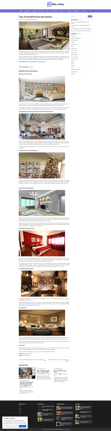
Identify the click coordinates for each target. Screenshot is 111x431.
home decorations (46, 220)
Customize (8, 426)
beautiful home (45, 347)
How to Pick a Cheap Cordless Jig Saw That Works (86, 416)
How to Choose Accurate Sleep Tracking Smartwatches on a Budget (85, 407)
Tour (84, 10)
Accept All (23, 426)
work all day (26, 223)
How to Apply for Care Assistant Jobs (48, 407)
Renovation (55, 10)
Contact (20, 410)
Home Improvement (27, 353)
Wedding (72, 73)
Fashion (72, 46)
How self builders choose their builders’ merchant (85, 412)
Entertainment (73, 44)
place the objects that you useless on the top (42, 107)
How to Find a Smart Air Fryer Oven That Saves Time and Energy (66, 424)
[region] (15, 423)
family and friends (64, 141)
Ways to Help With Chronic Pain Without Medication (81, 30)
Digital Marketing (74, 40)
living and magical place (44, 183)
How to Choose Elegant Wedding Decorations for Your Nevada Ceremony (67, 413)
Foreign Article (73, 52)
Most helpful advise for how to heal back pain (35, 61)
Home (21, 10)
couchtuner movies (37, 351)
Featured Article (74, 48)
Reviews (72, 63)
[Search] (91, 11)
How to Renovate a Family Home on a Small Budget (43, 371)
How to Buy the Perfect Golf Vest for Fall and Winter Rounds (48, 420)
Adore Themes (65, 429)
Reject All (15, 426)
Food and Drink (74, 50)
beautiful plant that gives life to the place (31, 305)
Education (41, 10)
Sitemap (20, 412)
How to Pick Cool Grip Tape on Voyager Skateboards (85, 422)
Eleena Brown (34, 19)
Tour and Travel (74, 71)
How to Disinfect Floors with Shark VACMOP (47, 414)
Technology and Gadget (75, 69)
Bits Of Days (44, 429)
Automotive (27, 10)
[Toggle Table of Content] (30, 67)
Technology (76, 10)
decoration (24, 355)
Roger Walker (22, 386)
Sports (69, 10)
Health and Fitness (74, 54)
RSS (19, 414)
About (20, 408)
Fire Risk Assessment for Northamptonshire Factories (81, 28)
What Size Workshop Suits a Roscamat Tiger (47, 410)
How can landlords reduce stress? (60, 371)
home (37, 180)
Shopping (73, 65)
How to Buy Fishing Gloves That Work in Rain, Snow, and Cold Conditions (67, 418)
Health (48, 10)
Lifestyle (61, 10)
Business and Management (76, 38)
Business (34, 10)
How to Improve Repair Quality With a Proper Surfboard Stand (66, 408)
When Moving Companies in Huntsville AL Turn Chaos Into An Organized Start (27, 383)
